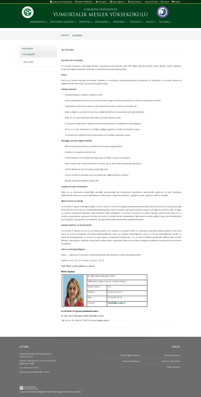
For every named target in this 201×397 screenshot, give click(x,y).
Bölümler (65, 35)
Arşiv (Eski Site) (151, 1)
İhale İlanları (135, 1)
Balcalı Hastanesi (172, 355)
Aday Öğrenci (118, 1)
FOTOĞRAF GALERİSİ (62, 22)
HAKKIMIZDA (38, 22)
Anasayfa (102, 1)
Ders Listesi (28, 62)
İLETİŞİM (164, 22)
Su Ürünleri (77, 35)
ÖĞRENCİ (136, 22)
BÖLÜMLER (102, 22)
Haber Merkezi (173, 367)
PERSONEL (119, 22)
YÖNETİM (85, 22)
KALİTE (150, 22)
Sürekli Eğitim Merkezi (130, 355)
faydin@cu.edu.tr (117, 303)
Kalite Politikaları (84, 1)
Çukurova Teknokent (170, 361)
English (177, 1)
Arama (166, 1)
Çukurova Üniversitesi (62, 1)
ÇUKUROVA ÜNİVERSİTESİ (100, 10)
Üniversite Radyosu (131, 361)
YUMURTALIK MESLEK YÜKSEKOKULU (100, 15)
